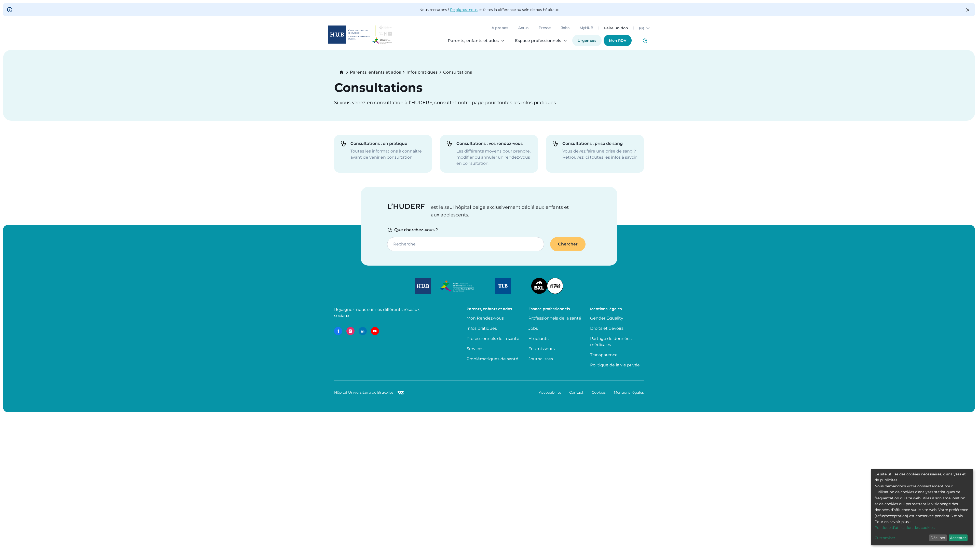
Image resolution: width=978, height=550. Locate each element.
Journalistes (540, 358)
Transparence (604, 354)
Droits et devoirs (606, 328)
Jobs (565, 28)
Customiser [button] (885, 537)
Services (475, 348)
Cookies (599, 392)
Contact (576, 392)
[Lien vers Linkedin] (363, 331)
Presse (545, 28)
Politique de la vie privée (615, 365)
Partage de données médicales (611, 341)
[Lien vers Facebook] (338, 331)
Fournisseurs (541, 348)
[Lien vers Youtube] (375, 331)
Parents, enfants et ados (375, 72)
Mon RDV (617, 40)
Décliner (937, 537)
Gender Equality (606, 318)
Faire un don (616, 28)
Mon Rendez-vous (485, 318)
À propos (500, 28)
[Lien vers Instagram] (350, 331)
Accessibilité (550, 392)
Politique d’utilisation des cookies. (905, 527)
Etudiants (538, 338)
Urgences (587, 40)
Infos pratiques (422, 72)
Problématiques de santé (492, 358)
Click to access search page (645, 41)
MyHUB (586, 28)
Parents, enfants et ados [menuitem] (473, 41)
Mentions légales (629, 392)
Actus (523, 28)
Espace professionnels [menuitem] (538, 41)
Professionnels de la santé (493, 338)
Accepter (958, 537)
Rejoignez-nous (464, 9)
